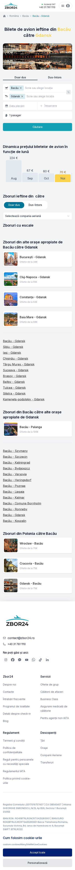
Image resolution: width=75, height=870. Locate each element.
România (14, 16)
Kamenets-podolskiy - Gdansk (23, 399)
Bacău (25, 16)
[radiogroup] (37, 77)
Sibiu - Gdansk (13, 347)
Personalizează (37, 862)
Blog (5, 720)
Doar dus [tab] (14, 204)
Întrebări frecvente (14, 699)
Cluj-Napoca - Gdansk (35, 277)
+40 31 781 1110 (47, 6)
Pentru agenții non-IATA (54, 718)
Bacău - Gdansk (14, 341)
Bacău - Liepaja (13, 491)
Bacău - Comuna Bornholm (22, 503)
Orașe (44, 747)
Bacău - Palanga (31, 427)
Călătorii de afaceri (51, 691)
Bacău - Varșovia (15, 474)
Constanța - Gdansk (33, 297)
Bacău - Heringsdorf (17, 480)
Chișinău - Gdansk (15, 358)
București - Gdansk (33, 257)
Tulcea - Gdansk (14, 387)
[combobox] (37, 216)
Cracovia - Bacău (31, 563)
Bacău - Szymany (15, 451)
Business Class (49, 699)
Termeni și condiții (14, 740)
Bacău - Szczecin (15, 456)
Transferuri (47, 762)
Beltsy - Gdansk (14, 382)
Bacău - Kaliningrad (16, 462)
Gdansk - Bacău (30, 583)
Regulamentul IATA (14, 771)
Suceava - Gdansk (15, 370)
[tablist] (25, 205)
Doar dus (20, 77)
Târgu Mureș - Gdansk (18, 364)
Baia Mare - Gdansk (33, 317)
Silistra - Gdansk (14, 393)
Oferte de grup (49, 684)
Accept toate (37, 852)
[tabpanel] (37, 220)
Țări (42, 740)
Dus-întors (55, 77)
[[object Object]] (6, 660)
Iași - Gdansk (12, 352)
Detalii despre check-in (17, 713)
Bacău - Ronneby (15, 509)
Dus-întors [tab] (35, 204)
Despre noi (9, 684)
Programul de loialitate (16, 706)
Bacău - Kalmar (14, 497)
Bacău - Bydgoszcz (16, 468)
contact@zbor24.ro (21, 638)
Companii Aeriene (51, 755)
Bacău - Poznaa (14, 486)
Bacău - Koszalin (14, 521)
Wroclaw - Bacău (31, 543)
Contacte (8, 691)
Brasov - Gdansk (14, 376)
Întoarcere (51, 105)
